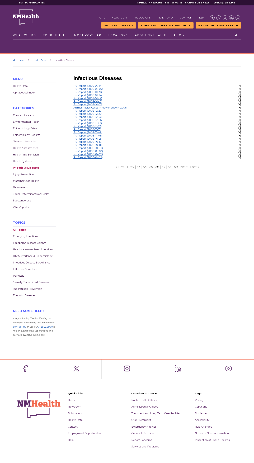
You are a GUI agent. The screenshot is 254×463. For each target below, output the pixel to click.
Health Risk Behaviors (26, 154)
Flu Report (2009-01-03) (87, 104)
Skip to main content (33, 2)
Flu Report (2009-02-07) (88, 89)
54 (145, 167)
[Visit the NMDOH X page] (218, 18)
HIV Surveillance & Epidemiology (33, 256)
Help (201, 17)
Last (193, 167)
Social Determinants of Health (31, 194)
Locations (118, 35)
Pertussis (18, 275)
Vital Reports (21, 207)
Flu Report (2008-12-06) (87, 120)
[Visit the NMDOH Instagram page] (225, 18)
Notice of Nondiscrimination (212, 433)
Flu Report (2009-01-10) (87, 101)
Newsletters (20, 187)
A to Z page (46, 326)
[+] (239, 85)
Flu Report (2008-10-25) (87, 138)
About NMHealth (151, 35)
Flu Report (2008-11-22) (87, 126)
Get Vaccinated (118, 25)
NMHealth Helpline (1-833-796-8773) (159, 2)
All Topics (19, 229)
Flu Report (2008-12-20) (87, 113)
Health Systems (22, 161)
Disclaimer (201, 413)
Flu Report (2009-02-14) (87, 85)
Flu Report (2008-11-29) (87, 123)
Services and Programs (145, 446)
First (121, 167)
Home (101, 17)
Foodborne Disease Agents (29, 242)
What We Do (24, 35)
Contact (185, 17)
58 (170, 167)
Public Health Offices (144, 400)
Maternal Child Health (26, 180)
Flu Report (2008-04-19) (88, 157)
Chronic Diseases (23, 115)
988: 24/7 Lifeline (224, 2)
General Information (25, 141)
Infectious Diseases (26, 167)
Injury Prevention (23, 174)
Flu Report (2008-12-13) (87, 117)
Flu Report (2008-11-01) (87, 135)
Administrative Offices (144, 406)
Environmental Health (26, 121)
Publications (142, 17)
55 (151, 167)
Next (184, 167)
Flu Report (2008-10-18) (87, 141)
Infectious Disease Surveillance (31, 262)
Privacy (199, 400)
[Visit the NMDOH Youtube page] (238, 18)
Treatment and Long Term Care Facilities (156, 413)
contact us (19, 326)
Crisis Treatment (141, 420)
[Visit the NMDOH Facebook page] (212, 18)
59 (176, 167)
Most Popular (87, 35)
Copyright (201, 406)
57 (163, 167)
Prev (130, 167)
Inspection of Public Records (212, 440)
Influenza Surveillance (26, 269)
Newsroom (119, 17)
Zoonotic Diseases (24, 295)
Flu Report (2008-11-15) (87, 129)
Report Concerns (141, 440)
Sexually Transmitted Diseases (31, 282)
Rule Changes (203, 426)
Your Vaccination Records (166, 25)
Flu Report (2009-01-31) (87, 92)
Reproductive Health (218, 25)
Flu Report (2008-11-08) (87, 132)
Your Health (55, 35)
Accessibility (202, 420)
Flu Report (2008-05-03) (88, 151)
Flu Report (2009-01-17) (87, 98)
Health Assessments (25, 148)
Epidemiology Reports (26, 134)
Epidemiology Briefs (25, 128)
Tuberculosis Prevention (27, 288)
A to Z (179, 35)
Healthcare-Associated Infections (33, 249)
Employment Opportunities (84, 433)
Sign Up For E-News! (197, 2)
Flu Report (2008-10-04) (88, 148)
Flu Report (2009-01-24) (87, 95)
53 (138, 167)
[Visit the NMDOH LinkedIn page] (231, 18)
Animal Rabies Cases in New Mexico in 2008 (100, 107)
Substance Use (22, 200)
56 (157, 167)
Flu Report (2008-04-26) (88, 154)
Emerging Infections (25, 236)
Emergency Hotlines (143, 426)
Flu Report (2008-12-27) (87, 110)
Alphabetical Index (24, 92)
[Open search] (236, 35)
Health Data (165, 17)
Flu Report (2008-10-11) (87, 145)
